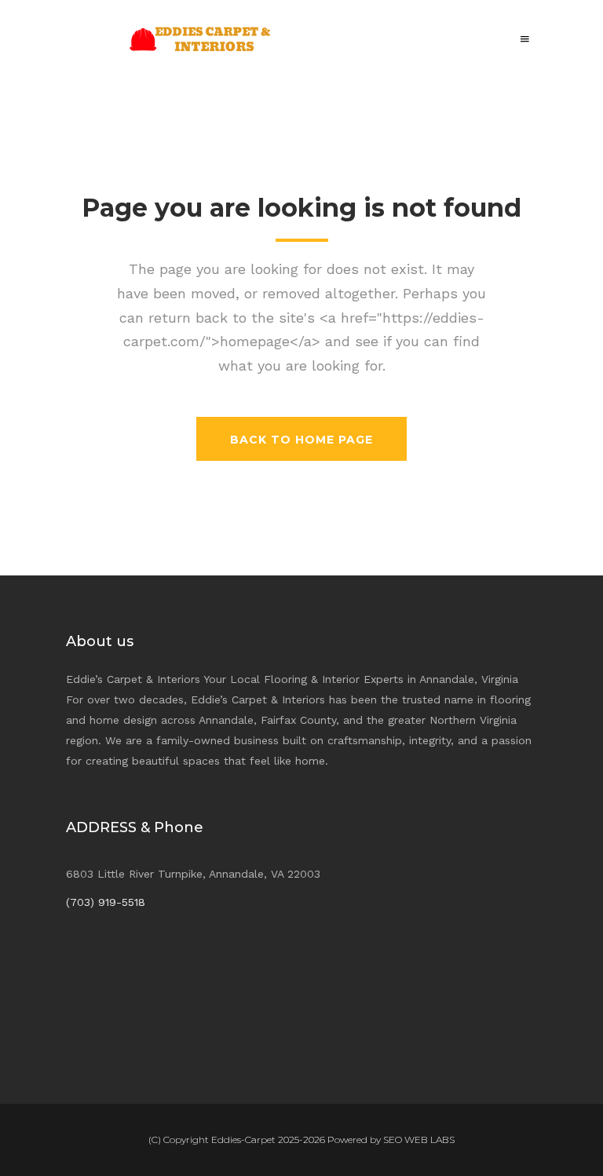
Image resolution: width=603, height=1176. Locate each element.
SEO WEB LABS (419, 1139)
